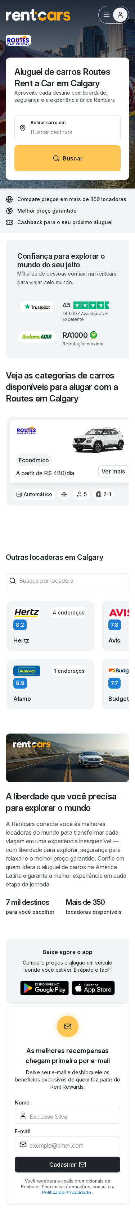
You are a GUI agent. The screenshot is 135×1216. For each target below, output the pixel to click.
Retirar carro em (48, 122)
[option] (34, 494)
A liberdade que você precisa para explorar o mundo (61, 802)
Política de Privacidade (67, 1192)
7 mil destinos (27, 902)
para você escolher (30, 912)
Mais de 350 (85, 902)
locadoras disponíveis (94, 912)
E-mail (23, 1131)
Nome (22, 1102)
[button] (37, 306)
